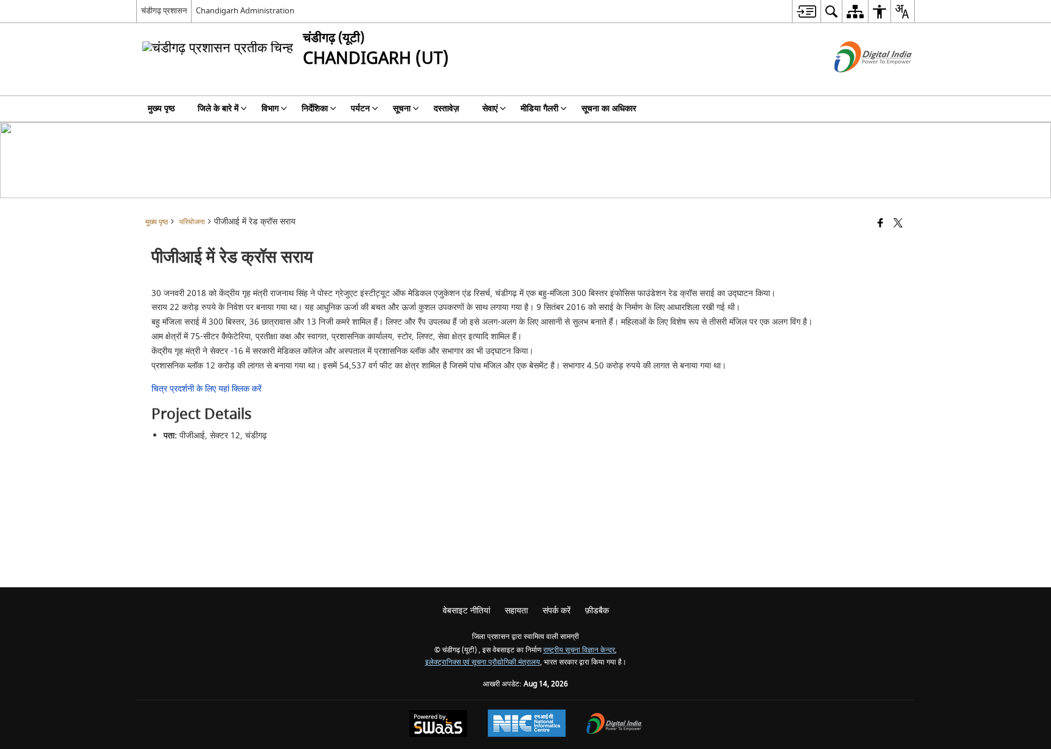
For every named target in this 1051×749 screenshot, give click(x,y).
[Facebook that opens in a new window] (880, 224)
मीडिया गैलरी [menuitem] (539, 108)
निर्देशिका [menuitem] (315, 108)
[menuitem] (806, 11)
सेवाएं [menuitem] (490, 108)
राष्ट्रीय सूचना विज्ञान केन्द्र (579, 650)
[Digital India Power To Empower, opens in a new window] (614, 725)
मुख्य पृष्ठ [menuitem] (161, 108)
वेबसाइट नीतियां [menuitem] (466, 610)
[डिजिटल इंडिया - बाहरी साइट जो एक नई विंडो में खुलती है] (858, 83)
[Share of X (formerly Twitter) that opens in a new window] (898, 224)
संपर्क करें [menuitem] (557, 610)
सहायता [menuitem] (516, 610)
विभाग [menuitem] (270, 108)
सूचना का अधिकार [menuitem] (608, 108)
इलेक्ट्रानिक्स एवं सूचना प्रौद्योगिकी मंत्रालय (482, 662)
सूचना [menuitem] (402, 108)
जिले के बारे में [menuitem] (218, 108)
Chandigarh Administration (245, 10)
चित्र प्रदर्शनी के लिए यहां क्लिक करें (206, 388)
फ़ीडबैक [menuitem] (597, 610)
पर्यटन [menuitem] (360, 108)
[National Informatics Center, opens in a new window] (527, 724)
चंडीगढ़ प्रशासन (164, 10)
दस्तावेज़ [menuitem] (446, 108)
